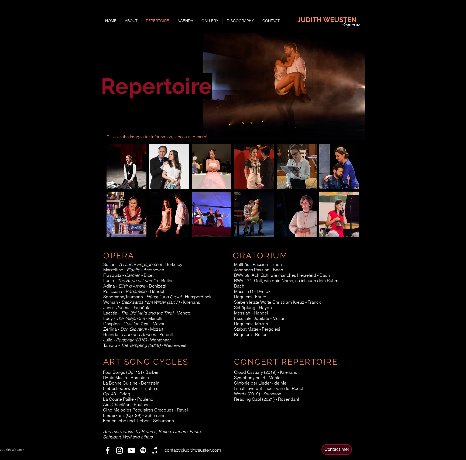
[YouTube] (131, 450)
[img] (297, 214)
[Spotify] (143, 450)
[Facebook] (107, 450)
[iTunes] (155, 450)
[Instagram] (119, 450)
